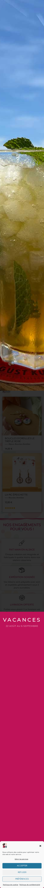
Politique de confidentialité (29, 885)
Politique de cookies (10, 885)
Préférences (22, 879)
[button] (40, 846)
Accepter (22, 866)
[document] (22, 444)
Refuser (22, 872)
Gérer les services (21, 859)
